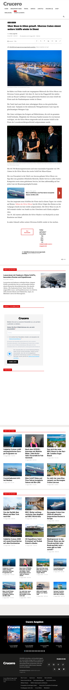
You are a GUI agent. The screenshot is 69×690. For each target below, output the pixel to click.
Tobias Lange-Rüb (13, 33)
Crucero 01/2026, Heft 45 (44, 646)
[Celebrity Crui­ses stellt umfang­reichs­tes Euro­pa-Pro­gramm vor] (12, 440)
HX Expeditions (29, 536)
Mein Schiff (28, 446)
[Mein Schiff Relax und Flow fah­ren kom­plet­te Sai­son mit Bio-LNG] (34, 469)
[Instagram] (54, 665)
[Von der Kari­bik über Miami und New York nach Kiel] (12, 503)
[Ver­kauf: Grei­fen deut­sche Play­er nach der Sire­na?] (60, 586)
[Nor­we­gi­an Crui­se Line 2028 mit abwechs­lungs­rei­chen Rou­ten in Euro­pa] (56, 503)
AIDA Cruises (6, 509)
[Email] (52, 41)
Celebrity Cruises (7, 446)
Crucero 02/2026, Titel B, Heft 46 (29, 646)
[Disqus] (23, 398)
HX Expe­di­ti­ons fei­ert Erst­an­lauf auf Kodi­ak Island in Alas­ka (33, 541)
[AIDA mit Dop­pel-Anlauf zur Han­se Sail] (43, 586)
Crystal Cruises (7, 475)
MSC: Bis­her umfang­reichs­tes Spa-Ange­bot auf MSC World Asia (34, 514)
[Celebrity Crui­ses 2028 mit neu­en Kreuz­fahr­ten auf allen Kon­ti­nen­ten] (12, 530)
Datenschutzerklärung (15, 338)
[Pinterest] (44, 41)
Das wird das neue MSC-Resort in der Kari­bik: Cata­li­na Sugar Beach (56, 452)
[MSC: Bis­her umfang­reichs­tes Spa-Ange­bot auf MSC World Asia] (34, 503)
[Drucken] (56, 41)
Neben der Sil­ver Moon (23, 204)
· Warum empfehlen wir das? (42, 47)
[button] (64, 17)
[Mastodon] (64, 669)
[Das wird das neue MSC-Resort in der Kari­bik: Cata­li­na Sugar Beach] (56, 440)
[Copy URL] (60, 41)
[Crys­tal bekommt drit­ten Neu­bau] (12, 469)
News (9, 22)
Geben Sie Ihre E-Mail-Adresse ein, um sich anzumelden (20, 328)
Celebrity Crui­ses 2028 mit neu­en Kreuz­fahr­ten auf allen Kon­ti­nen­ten (12, 541)
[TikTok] (63, 665)
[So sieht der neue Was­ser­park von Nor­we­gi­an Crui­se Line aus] (56, 469)
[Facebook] (36, 41)
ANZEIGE (43, 287)
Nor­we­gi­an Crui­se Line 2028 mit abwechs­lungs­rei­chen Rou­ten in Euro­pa (56, 515)
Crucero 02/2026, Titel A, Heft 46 (14, 646)
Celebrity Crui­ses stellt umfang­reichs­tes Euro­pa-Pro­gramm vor (12, 451)
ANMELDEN (12, 362)
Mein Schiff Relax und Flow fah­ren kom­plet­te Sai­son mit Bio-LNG (34, 480)
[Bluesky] (59, 669)
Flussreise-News (51, 536)
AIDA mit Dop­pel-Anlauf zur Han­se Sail (42, 593)
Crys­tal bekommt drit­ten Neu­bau (12, 479)
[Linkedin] (48, 41)
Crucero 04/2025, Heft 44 (60, 646)
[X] (40, 41)
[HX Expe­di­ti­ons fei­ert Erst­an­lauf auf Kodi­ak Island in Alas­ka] (34, 530)
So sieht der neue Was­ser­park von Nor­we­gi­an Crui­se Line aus (56, 480)
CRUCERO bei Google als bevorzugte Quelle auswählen (22, 47)
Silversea (13, 22)
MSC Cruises (50, 446)
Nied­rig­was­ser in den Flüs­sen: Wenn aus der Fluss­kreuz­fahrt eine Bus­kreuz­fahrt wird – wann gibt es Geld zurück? (55, 544)
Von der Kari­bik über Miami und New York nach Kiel (11, 514)
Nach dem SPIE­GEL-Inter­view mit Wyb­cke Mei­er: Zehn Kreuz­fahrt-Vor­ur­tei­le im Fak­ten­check (34, 453)
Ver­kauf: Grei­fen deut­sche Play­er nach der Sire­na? (59, 593)
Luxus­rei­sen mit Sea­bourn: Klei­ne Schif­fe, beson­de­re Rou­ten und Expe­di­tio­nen (19, 276)
